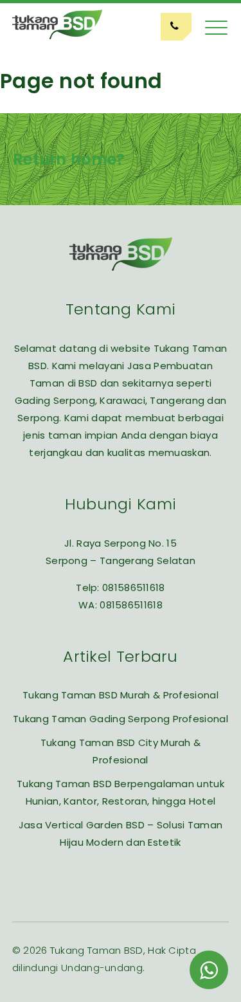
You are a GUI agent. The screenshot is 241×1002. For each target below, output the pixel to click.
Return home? (69, 159)
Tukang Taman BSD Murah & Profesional (120, 695)
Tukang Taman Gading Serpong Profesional (120, 718)
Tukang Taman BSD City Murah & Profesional (120, 751)
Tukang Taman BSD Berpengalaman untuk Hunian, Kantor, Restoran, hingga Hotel (120, 792)
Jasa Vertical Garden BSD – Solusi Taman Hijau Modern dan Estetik (121, 833)
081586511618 (133, 587)
